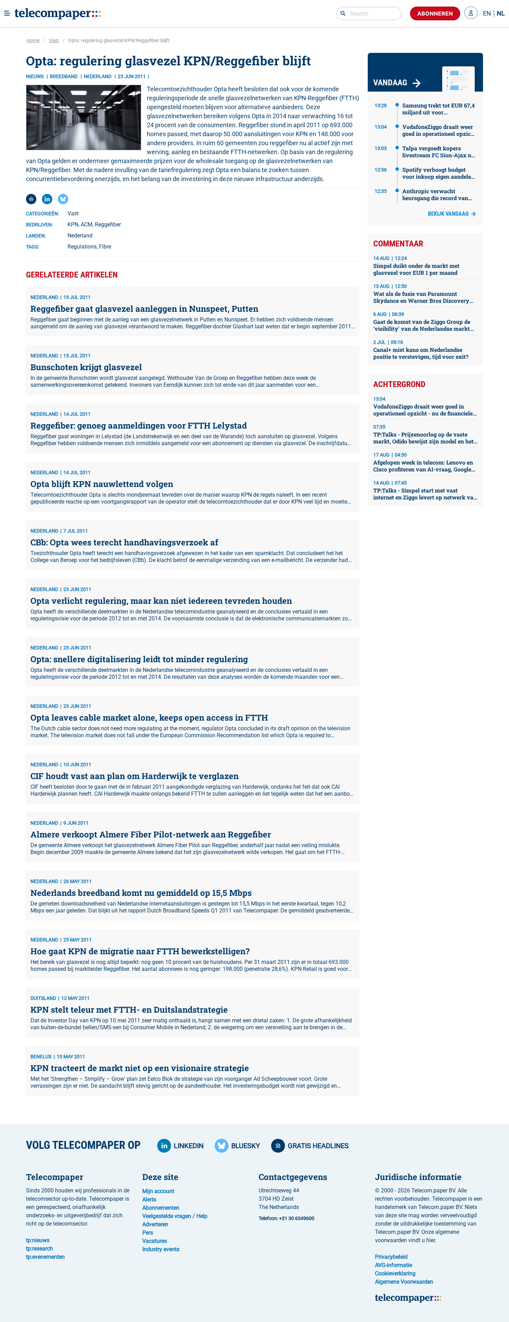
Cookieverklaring (395, 1273)
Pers (147, 1232)
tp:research (39, 1248)
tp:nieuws (38, 1240)
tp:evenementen (45, 1257)
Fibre (105, 246)
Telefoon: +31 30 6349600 (286, 1218)
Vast (54, 40)
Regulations (82, 246)
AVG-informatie (393, 1265)
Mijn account (158, 1191)
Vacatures (154, 1241)
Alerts (149, 1199)
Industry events (160, 1249)
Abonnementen (160, 1207)
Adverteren (155, 1224)
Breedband (64, 76)
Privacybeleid (391, 1257)
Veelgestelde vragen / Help (174, 1216)
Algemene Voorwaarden (404, 1281)
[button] (470, 13)
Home (33, 40)
